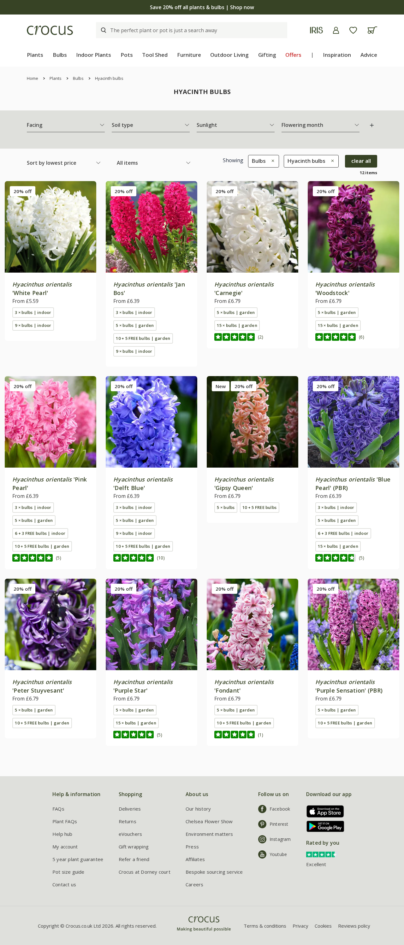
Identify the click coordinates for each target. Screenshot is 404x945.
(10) (161, 558)
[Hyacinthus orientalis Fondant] (252, 624)
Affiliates (195, 859)
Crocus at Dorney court (144, 872)
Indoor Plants (93, 54)
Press (192, 846)
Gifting (267, 54)
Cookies (323, 926)
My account (65, 846)
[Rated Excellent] (322, 853)
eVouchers (130, 834)
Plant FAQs (64, 821)
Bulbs (60, 54)
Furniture (189, 54)
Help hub (62, 834)
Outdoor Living (229, 54)
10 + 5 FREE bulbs (259, 507)
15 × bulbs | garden (237, 325)
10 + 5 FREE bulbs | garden (143, 338)
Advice (368, 54)
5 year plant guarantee (77, 859)
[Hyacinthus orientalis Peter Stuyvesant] (50, 624)
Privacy (300, 926)
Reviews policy (354, 926)
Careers (194, 884)
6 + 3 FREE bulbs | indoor (40, 533)
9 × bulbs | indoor (33, 325)
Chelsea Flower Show (209, 821)
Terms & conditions (265, 926)
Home (32, 78)
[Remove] (271, 160)
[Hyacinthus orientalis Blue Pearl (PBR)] (353, 422)
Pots (127, 54)
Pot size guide (68, 872)
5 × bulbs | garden (135, 325)
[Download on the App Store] (323, 811)
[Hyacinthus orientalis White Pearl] (50, 227)
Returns (127, 821)
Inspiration (337, 54)
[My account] (336, 30)
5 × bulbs (226, 507)
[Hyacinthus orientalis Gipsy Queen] (252, 422)
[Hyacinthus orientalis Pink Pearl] (50, 422)
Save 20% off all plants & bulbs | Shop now (202, 7)
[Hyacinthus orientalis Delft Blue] (151, 422)
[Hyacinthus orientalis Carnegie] (252, 227)
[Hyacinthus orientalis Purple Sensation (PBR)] (353, 624)
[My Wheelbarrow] (372, 30)
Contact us (64, 884)
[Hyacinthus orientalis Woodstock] (353, 227)
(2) (260, 337)
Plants (35, 54)
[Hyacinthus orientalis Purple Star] (151, 624)
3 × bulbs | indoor (33, 312)
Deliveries (130, 809)
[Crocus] (50, 30)
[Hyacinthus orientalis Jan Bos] (151, 227)
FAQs (58, 809)
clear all (361, 160)
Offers (293, 54)
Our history (198, 809)
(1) (260, 735)
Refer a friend (134, 859)
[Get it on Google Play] (323, 826)
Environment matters (209, 834)
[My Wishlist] (353, 30)
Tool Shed (155, 54)
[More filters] (371, 125)
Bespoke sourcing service (214, 872)
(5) (58, 558)
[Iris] (316, 30)
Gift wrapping (134, 846)
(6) (361, 337)
